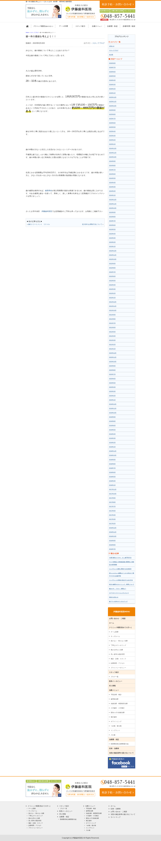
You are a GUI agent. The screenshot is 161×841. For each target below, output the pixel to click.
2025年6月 (112, 123)
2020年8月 (112, 370)
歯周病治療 (114, 699)
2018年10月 (112, 455)
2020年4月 (112, 387)
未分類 (111, 54)
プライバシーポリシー (118, 668)
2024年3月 (112, 187)
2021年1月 (112, 349)
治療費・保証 (111, 27)
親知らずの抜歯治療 (118, 712)
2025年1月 (112, 144)
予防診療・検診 (116, 694)
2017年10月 (112, 493)
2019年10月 (112, 412)
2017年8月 (112, 502)
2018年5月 (112, 476)
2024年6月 (112, 174)
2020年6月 (112, 378)
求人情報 (112, 686)
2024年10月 (112, 157)
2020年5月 (112, 383)
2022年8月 (112, 268)
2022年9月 (112, 263)
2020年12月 (112, 353)
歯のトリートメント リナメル (39, 224)
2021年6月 (112, 327)
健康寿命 (48, 190)
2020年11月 (112, 357)
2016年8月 (112, 545)
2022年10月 (112, 259)
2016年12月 (112, 528)
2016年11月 (112, 532)
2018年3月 (112, 481)
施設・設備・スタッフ (118, 659)
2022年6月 (112, 276)
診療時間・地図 (127, 27)
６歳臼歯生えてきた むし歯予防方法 (120, 557)
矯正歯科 (114, 717)
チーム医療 (114, 632)
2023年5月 (112, 229)
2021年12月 (112, 302)
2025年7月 (112, 118)
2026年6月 (112, 71)
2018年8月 (112, 464)
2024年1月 (112, 195)
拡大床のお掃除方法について (92, 224)
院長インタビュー (115, 681)
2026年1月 (112, 93)
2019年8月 (112, 421)
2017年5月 (112, 510)
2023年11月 (112, 204)
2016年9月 (112, 540)
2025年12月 (112, 97)
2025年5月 (112, 127)
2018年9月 (112, 459)
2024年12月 (112, 148)
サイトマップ (115, 817)
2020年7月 (112, 374)
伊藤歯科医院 (47, 211)
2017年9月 (112, 498)
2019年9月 (112, 417)
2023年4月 (112, 233)
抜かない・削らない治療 (119, 641)
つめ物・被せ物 (116, 726)
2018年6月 (112, 472)
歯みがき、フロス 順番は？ (117, 588)
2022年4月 (112, 285)
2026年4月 (112, 80)
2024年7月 (112, 169)
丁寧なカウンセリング (118, 645)
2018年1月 (112, 485)
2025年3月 (112, 135)
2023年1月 (112, 246)
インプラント (115, 730)
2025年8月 (112, 114)
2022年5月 (112, 280)
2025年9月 (112, 110)
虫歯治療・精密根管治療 (119, 703)
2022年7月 (112, 272)
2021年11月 (112, 306)
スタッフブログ (98, 43)
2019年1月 (112, 447)
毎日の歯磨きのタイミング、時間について (121, 584)
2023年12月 (112, 199)
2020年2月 (112, 395)
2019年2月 (112, 442)
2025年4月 (112, 131)
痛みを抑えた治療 (117, 650)
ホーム (28, 27)
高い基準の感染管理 (118, 654)
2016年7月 (112, 549)
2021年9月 (112, 314)
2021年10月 (112, 310)
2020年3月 (112, 391)
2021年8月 (112, 319)
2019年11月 (112, 408)
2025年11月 (112, 101)
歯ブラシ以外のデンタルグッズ (118, 601)
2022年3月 (112, 289)
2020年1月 (112, 400)
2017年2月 (112, 523)
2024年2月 (112, 191)
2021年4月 (112, 336)
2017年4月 (112, 515)
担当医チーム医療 (64, 27)
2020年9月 (112, 366)
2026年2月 (112, 89)
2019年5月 (112, 430)
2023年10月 (112, 208)
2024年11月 (112, 152)
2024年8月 (112, 165)
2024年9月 (112, 161)
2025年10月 (112, 106)
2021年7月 (112, 323)
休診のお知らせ (113, 597)
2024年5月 (112, 178)
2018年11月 (112, 451)
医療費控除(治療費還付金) (120, 744)
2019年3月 (112, 438)
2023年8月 (112, 216)
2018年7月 (112, 468)
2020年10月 (112, 361)
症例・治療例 (114, 748)
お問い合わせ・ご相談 (117, 618)
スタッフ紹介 (79, 27)
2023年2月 (112, 242)
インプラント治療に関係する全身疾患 (120, 569)
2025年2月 (112, 140)
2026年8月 (112, 63)
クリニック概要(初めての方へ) (43, 27)
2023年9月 (112, 212)
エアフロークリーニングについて (119, 593)
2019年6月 (112, 425)
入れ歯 (113, 735)
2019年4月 (112, 434)
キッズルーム (115, 636)
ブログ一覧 (114, 676)
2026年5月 (112, 76)
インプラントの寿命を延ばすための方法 (121, 580)
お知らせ (111, 46)
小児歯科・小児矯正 (118, 708)
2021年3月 (112, 340)
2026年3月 (112, 84)
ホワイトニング (116, 721)
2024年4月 (112, 182)
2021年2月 (112, 344)
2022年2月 (112, 293)
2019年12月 (112, 404)
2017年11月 (112, 489)
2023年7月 (112, 221)
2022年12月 (112, 250)
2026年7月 (112, 67)
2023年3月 (112, 238)
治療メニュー (95, 27)
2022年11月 (112, 255)
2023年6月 (112, 225)
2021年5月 (112, 331)
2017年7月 (112, 506)
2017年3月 (112, 519)
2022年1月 (112, 297)
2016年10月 (112, 536)
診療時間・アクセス (118, 663)
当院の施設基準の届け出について (121, 753)
